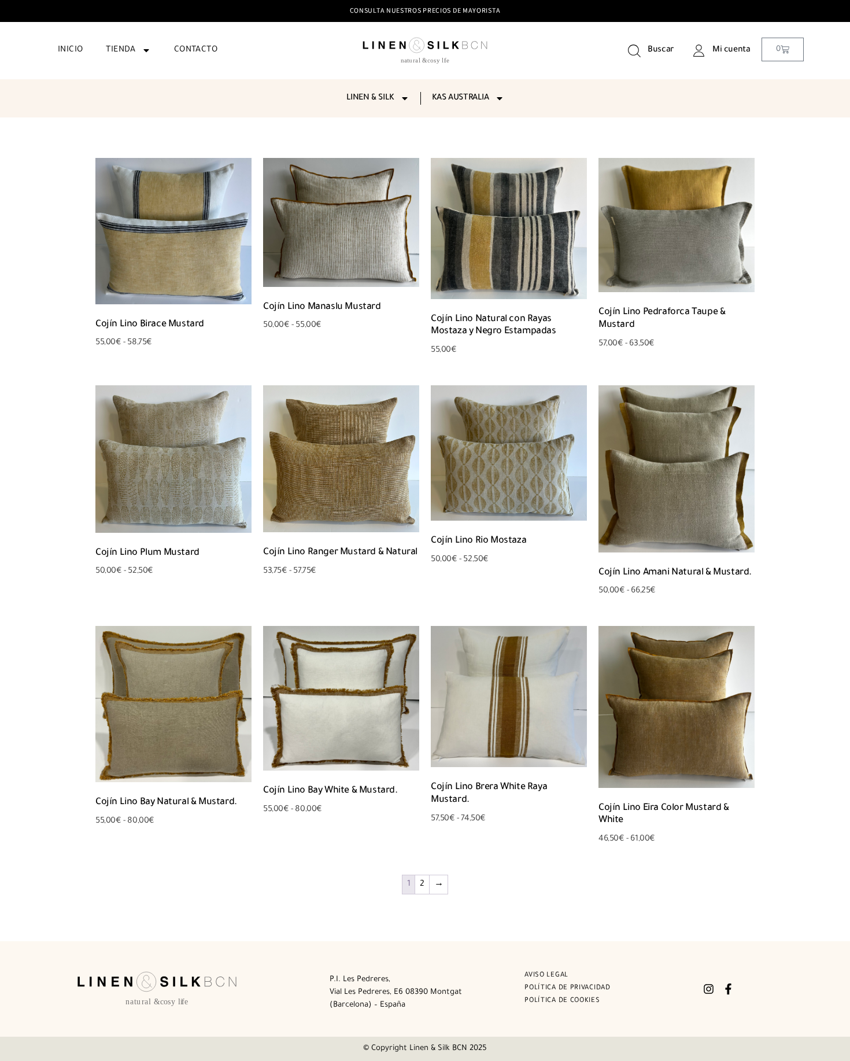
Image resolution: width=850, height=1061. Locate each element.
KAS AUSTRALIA (460, 98)
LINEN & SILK (370, 98)
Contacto (195, 50)
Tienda (120, 50)
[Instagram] (708, 988)
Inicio (70, 50)
